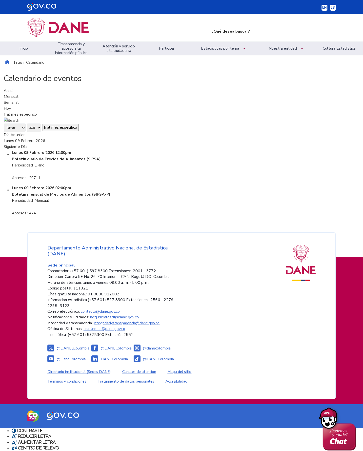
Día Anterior (14, 135)
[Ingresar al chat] (339, 427)
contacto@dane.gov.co (100, 311)
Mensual (11, 96)
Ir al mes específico (20, 114)
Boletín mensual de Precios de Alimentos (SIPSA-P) (61, 194)
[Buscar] (11, 120)
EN (324, 7)
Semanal (11, 102)
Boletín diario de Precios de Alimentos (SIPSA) (56, 159)
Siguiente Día (15, 146)
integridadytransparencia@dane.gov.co (127, 323)
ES (333, 7)
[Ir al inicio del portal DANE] (115, 28)
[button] (224, 48)
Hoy (7, 108)
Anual (9, 90)
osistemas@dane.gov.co (104, 328)
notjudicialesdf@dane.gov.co (114, 317)
